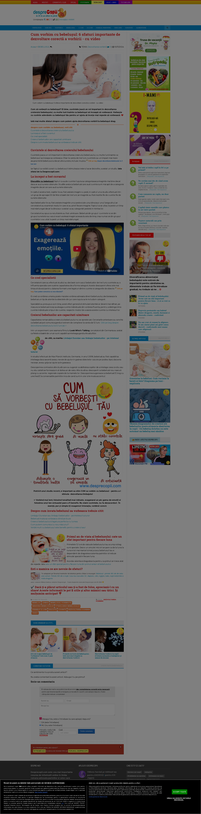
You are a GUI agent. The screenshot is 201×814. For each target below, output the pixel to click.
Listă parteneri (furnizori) (98, 797)
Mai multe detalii (41, 792)
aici (63, 803)
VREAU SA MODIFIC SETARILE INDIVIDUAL (179, 799)
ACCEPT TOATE (179, 792)
